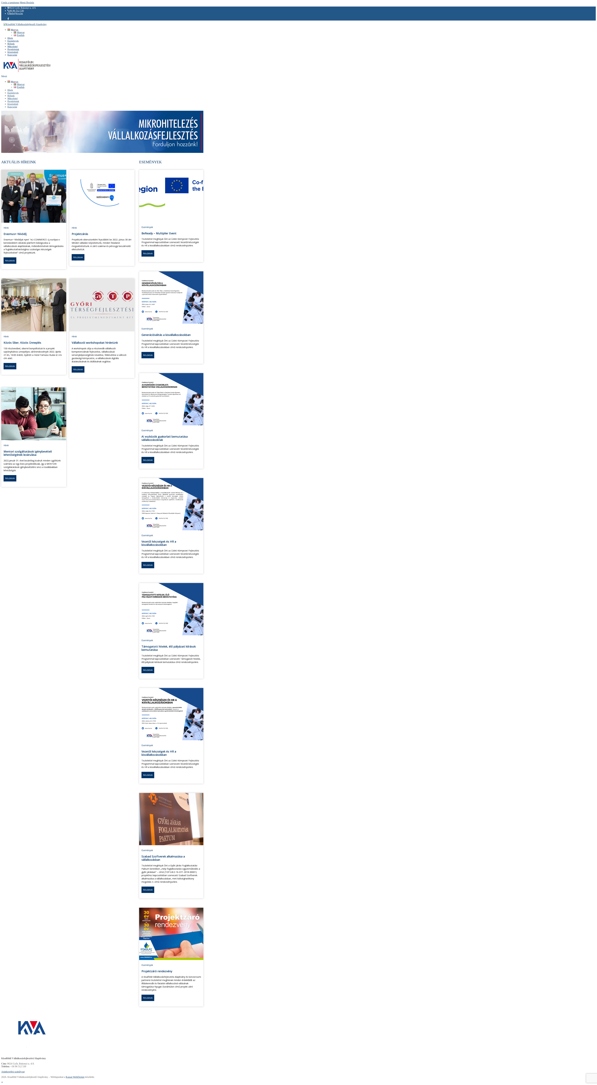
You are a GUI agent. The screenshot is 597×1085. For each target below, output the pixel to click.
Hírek (6, 227)
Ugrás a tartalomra (10, 2)
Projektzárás (80, 234)
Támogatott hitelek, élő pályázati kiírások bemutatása (168, 648)
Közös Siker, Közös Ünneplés (22, 342)
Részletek (10, 260)
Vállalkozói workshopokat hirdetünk (95, 342)
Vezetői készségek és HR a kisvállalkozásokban (158, 543)
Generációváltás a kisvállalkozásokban (166, 335)
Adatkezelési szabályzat (13, 1071)
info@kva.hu (16, 13)
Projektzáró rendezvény (156, 971)
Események (147, 227)
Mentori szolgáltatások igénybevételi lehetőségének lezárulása (28, 453)
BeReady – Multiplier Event (158, 233)
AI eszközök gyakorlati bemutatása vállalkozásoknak (164, 438)
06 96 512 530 (16, 10)
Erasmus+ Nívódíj (15, 234)
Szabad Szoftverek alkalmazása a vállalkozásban (163, 858)
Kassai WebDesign (75, 1077)
